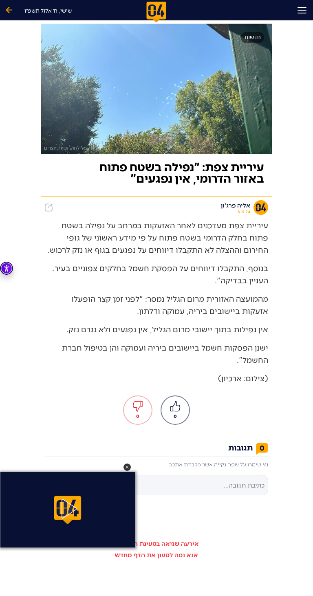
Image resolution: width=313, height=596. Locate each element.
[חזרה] (9, 10)
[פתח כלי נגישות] (6, 268)
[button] (127, 467)
